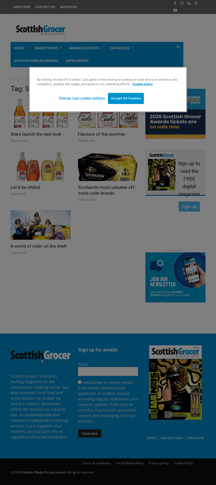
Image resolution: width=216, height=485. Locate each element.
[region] (108, 89)
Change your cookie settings (82, 98)
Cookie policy (142, 84)
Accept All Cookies (126, 98)
